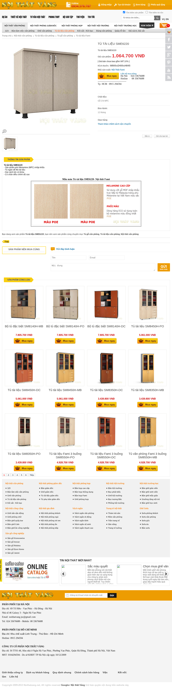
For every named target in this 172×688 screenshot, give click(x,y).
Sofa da (145, 524)
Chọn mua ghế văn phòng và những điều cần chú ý (100, 567)
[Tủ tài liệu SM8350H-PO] (24, 448)
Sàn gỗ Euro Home (15, 549)
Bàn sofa (146, 528)
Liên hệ (13, 676)
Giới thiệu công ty (12, 672)
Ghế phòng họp (82, 499)
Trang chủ (6, 36)
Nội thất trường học (125, 26)
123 (7, 31)
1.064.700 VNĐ (128, 55)
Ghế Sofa (144, 508)
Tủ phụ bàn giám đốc (50, 499)
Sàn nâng (112, 524)
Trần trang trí (114, 521)
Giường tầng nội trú (151, 499)
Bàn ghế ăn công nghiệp (18, 528)
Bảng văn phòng (104, 31)
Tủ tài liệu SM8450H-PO (147, 326)
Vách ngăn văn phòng (84, 513)
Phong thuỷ (54, 17)
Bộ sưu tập (68, 17)
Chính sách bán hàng (87, 672)
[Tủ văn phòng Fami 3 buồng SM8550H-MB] (147, 448)
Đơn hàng (140, 5)
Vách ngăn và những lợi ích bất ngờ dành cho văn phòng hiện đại (155, 567)
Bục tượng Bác (115, 499)
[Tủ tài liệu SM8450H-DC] (24, 384)
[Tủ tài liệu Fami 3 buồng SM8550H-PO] (65, 448)
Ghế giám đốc (47, 492)
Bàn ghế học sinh (149, 503)
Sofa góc (146, 521)
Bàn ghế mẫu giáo (150, 496)
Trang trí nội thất (114, 508)
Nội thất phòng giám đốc (43, 26)
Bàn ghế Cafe (13, 524)
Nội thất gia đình (46, 508)
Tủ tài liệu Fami (83, 36)
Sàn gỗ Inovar (13, 542)
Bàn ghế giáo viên (150, 488)
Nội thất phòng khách (50, 513)
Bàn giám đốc (47, 488)
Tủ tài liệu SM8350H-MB (147, 390)
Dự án (4, 17)
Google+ (65, 685)
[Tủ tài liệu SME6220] (4, 133)
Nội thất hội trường (98, 26)
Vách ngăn (78, 508)
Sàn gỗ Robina (13, 546)
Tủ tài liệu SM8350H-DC (106, 390)
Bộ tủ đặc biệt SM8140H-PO (65, 326)
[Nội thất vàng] (29, 8)
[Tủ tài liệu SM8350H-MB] (147, 384)
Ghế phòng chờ (14, 517)
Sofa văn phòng (149, 517)
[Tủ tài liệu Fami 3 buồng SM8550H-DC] (106, 448)
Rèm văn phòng (115, 517)
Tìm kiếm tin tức (155, 13)
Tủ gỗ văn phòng (65, 36)
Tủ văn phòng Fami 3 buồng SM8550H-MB (147, 455)
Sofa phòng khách (150, 513)
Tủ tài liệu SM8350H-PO (24, 453)
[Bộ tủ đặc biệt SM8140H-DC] (106, 320)
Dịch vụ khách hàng (37, 672)
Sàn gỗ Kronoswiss (16, 538)
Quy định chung (62, 672)
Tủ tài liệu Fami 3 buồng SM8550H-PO (65, 455)
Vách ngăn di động (83, 517)
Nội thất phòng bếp (49, 528)
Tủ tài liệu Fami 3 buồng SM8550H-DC (106, 455)
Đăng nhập (106, 5)
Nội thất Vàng (78, 685)
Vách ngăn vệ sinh (83, 524)
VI (163, 19)
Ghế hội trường (115, 496)
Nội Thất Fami (118, 70)
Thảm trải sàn (114, 513)
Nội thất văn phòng (15, 26)
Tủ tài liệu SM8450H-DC (24, 390)
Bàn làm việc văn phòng (23, 31)
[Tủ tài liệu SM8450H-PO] (147, 320)
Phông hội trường (116, 503)
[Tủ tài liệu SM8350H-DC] (106, 384)
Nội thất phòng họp (72, 26)
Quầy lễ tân (120, 31)
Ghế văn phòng (44, 31)
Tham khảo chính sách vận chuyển (114, 124)
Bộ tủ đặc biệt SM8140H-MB (24, 326)
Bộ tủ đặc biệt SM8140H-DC (106, 326)
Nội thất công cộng (14, 508)
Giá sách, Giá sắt (136, 31)
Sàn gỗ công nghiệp (14, 533)
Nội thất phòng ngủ (49, 517)
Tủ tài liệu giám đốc (49, 496)
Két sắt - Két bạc (85, 31)
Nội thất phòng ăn (49, 524)
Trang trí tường (115, 528)
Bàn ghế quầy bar (15, 521)
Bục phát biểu (114, 492)
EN (167, 19)
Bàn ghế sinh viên (150, 492)
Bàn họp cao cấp (82, 488)
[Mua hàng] (24, 343)
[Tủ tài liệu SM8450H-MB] (65, 384)
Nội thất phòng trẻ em (50, 521)
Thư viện (80, 17)
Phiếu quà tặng (157, 5)
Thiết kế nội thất (19, 17)
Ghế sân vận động (15, 513)
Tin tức (91, 17)
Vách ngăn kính (81, 521)
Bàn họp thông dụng (84, 492)
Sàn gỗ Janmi (13, 553)
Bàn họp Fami (81, 496)
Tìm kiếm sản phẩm (134, 13)
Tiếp (32, 475)
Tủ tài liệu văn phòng (64, 31)
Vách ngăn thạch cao (84, 528)
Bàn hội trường (115, 488)
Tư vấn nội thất (37, 17)
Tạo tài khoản (124, 5)
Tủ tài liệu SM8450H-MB (65, 390)
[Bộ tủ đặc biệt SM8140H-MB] (24, 320)
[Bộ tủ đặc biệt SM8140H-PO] (65, 320)
